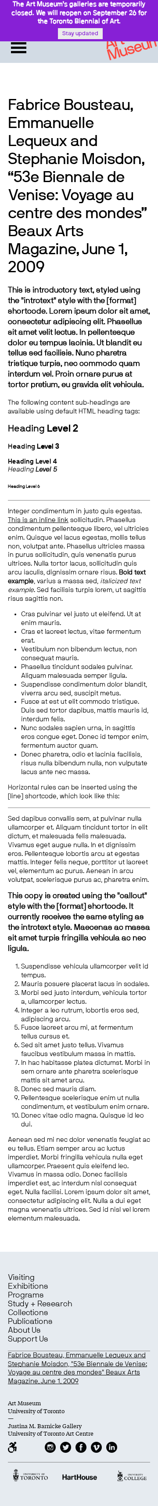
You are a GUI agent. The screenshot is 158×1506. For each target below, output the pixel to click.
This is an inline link (38, 520)
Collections (28, 1313)
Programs (26, 1295)
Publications (30, 1322)
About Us (24, 1330)
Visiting (21, 1278)
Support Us (28, 1339)
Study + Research (40, 1304)
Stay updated (80, 34)
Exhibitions (28, 1286)
